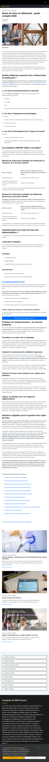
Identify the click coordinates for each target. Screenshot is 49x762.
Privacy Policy (39, 747)
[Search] (45, 6)
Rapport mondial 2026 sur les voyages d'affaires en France (20, 635)
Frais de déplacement (9, 681)
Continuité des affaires (9, 661)
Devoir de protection (8, 677)
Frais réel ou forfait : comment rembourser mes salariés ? (17, 513)
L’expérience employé (9, 688)
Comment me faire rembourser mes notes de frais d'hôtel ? (18, 490)
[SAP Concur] (8, 2)
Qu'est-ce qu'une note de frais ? (12, 598)
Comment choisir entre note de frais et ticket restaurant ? (17, 500)
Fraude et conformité (8, 684)
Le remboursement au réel (13, 282)
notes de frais (31, 356)
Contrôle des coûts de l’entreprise (11, 665)
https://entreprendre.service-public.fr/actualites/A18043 (19, 521)
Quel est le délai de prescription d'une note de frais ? (16, 480)
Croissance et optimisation (10, 669)
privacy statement (14, 749)
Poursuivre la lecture (7, 567)
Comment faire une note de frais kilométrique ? (15, 497)
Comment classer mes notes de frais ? (13, 510)
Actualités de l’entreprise (9, 657)
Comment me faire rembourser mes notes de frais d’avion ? (18, 487)
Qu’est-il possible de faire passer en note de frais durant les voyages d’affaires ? (23, 506)
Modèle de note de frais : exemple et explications (16, 477)
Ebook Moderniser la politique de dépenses (24, 318)
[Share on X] (10, 47)
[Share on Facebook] (12, 47)
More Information (35, 757)
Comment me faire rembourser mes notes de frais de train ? (18, 484)
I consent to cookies (13, 757)
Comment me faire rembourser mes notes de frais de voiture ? (18, 493)
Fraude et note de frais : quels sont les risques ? (15, 503)
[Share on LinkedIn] (14, 47)
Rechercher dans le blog (39, 5)
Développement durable (9, 673)
